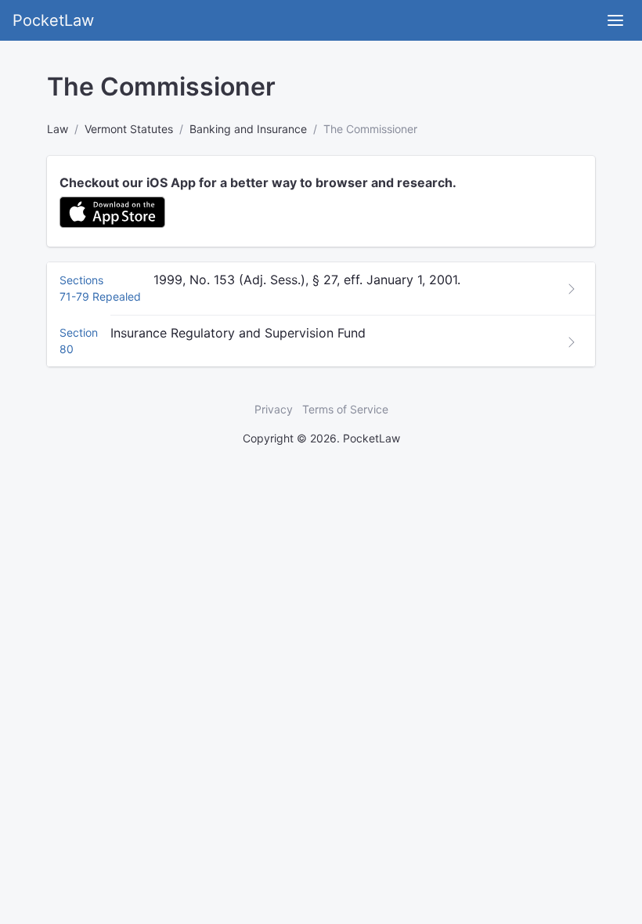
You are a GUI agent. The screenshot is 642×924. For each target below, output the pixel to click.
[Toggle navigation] (615, 20)
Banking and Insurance (248, 128)
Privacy (273, 409)
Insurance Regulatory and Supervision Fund (238, 333)
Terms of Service (345, 409)
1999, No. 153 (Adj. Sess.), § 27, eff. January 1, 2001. (306, 279)
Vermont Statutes (129, 128)
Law (57, 128)
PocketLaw (53, 20)
